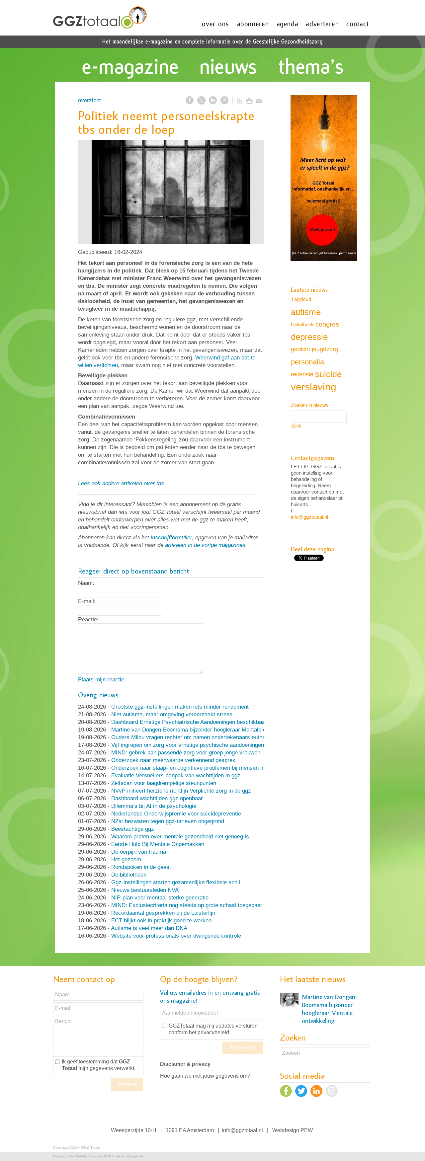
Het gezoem (126, 859)
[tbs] (171, 192)
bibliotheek (302, 324)
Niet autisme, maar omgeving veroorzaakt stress (171, 714)
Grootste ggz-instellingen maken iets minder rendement (180, 707)
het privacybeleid (209, 1032)
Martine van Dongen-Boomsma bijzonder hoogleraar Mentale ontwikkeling (202, 730)
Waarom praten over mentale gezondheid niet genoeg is (180, 836)
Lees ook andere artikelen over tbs (121, 483)
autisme (306, 312)
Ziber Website (77, 1156)
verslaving (313, 386)
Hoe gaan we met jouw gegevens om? (205, 1076)
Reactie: (88, 619)
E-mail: (87, 601)
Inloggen (59, 1156)
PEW (306, 1130)
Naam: (86, 583)
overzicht (89, 100)
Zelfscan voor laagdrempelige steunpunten (163, 783)
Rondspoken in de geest (141, 867)
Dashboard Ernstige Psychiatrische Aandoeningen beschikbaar (189, 722)
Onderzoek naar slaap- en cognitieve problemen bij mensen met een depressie (208, 768)
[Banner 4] (324, 178)
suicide (328, 374)
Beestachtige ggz (132, 829)
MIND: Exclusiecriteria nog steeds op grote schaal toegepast (186, 905)
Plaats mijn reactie (101, 679)
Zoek (296, 425)
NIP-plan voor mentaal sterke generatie (160, 897)
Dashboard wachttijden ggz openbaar (157, 798)
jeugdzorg (325, 349)
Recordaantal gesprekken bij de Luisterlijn (163, 913)
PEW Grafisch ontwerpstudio (124, 1156)
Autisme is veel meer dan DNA (149, 928)
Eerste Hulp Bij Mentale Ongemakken (157, 844)
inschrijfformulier (171, 537)
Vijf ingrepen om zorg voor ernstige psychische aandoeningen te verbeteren (204, 745)
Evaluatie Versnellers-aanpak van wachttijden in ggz (175, 775)
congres (327, 324)
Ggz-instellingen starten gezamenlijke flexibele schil (175, 882)
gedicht (300, 349)
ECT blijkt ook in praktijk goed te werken (161, 920)
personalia (307, 362)
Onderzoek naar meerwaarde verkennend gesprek (173, 760)
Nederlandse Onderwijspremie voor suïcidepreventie (176, 814)
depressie (309, 337)
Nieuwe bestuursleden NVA (145, 890)
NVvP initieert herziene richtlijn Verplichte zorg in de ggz (181, 791)
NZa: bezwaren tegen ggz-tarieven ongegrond (167, 821)
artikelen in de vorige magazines (205, 545)
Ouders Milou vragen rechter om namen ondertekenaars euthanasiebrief (200, 737)
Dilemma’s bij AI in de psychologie (153, 806)
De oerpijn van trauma (138, 852)
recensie (302, 374)
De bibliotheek (128, 875)
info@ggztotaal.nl (309, 517)
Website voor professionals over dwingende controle (176, 936)
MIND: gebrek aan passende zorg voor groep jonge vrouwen (185, 752)
